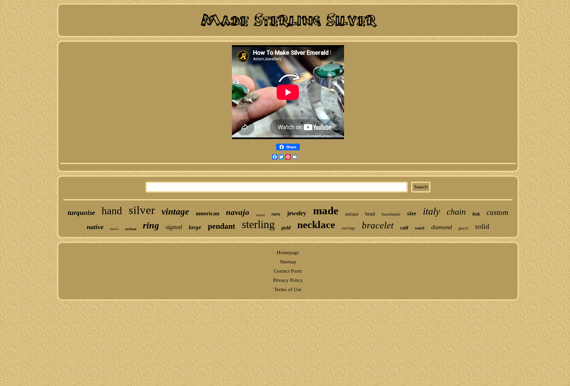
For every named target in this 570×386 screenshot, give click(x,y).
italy (431, 211)
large (195, 227)
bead (370, 214)
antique (352, 214)
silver (142, 210)
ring (151, 225)
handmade (391, 214)
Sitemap (288, 261)
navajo (237, 212)
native (95, 226)
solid (482, 226)
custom (497, 212)
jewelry (296, 213)
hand (112, 211)
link (476, 214)
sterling (258, 224)
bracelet (378, 225)
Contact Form (288, 271)
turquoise (81, 213)
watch (420, 228)
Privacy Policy (288, 280)
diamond (441, 227)
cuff (404, 227)
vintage (175, 212)
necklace (316, 224)
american (207, 213)
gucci (463, 227)
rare (275, 214)
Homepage (288, 252)
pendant (221, 226)
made (325, 211)
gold (286, 227)
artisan (130, 229)
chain (456, 212)
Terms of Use (287, 289)
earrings (348, 228)
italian (260, 215)
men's (114, 229)
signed (174, 226)
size (411, 213)
